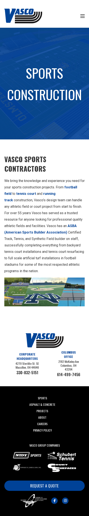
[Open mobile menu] (82, 16)
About (42, 417)
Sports (42, 398)
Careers (42, 423)
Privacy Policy (42, 430)
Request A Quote (44, 486)
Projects (42, 411)
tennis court (26, 194)
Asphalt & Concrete (42, 404)
